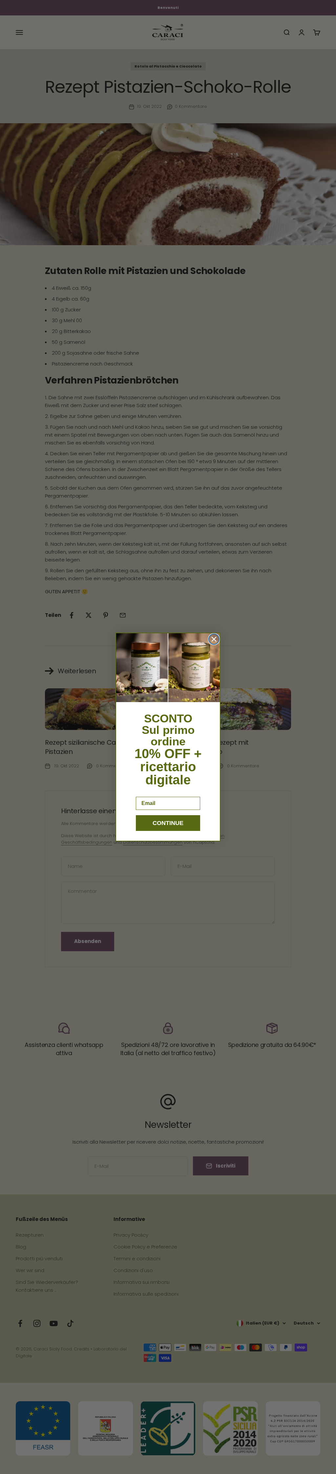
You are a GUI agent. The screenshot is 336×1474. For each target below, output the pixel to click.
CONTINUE (168, 823)
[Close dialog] (214, 639)
